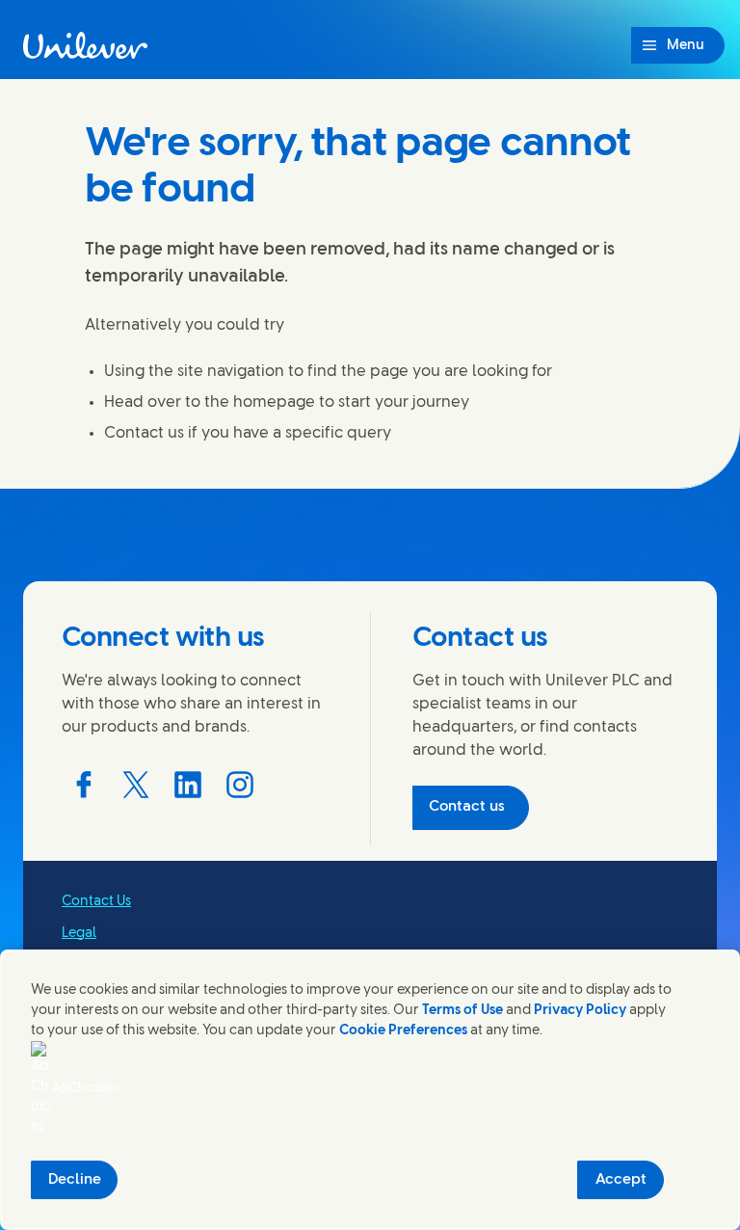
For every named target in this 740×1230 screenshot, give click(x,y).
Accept (621, 1180)
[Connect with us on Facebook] (84, 785)
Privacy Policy (580, 1010)
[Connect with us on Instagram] (240, 785)
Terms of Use (462, 1010)
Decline (74, 1180)
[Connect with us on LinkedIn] (188, 785)
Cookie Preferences (403, 1031)
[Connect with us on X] (136, 785)
